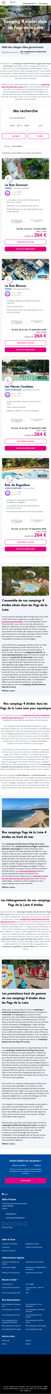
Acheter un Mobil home (34, 1247)
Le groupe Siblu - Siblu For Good (35, 1289)
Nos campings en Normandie (36, 1326)
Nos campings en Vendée (11, 1310)
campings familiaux (27, 871)
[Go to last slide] (6, 168)
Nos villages (30, 1284)
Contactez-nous (7, 1284)
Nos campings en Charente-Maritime (35, 1311)
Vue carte (15, 136)
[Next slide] (45, 168)
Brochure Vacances (8, 1251)
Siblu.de (28, 1340)
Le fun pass (6, 1247)
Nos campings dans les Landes (34, 1316)
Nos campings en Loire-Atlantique (34, 1305)
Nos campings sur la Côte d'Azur (34, 1321)
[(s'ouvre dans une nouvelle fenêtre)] (3, 1224)
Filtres (40, 136)
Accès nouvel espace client (11, 1293)
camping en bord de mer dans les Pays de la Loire (25, 877)
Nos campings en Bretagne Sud (11, 1305)
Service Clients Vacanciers (11, 1288)
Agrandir (43, 176)
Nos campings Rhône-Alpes (11, 1329)
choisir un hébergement (25, 249)
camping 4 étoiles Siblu (12, 621)
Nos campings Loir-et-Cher (11, 1326)
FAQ (27, 1293)
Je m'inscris (25, 1180)
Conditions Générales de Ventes (10, 1263)
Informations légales (9, 1267)
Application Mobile (32, 1244)
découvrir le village (25, 242)
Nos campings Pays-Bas (34, 1329)
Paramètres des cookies (34, 1273)
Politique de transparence (11, 1273)
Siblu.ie (4, 1344)
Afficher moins (8, 691)
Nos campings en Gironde (11, 1315)
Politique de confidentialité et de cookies (36, 1268)
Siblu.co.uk (5, 1340)
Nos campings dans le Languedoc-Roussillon (9, 1321)
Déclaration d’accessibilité (35, 1262)
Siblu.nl (28, 1344)
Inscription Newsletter (10, 1244)
